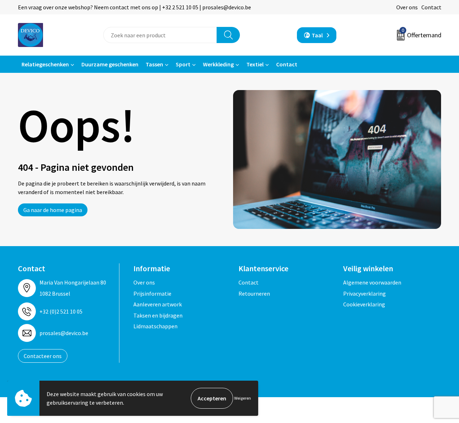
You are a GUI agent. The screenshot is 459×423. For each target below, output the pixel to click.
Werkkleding (218, 64)
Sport (183, 64)
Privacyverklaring (364, 293)
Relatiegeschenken (45, 64)
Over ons (407, 7)
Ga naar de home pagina (52, 209)
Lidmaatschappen (155, 326)
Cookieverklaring (364, 304)
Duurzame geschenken (109, 64)
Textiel (255, 64)
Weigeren (242, 398)
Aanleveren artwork (157, 304)
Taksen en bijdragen (158, 315)
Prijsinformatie (152, 293)
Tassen (154, 64)
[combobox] (160, 35)
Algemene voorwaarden (372, 282)
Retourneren (254, 293)
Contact (431, 7)
